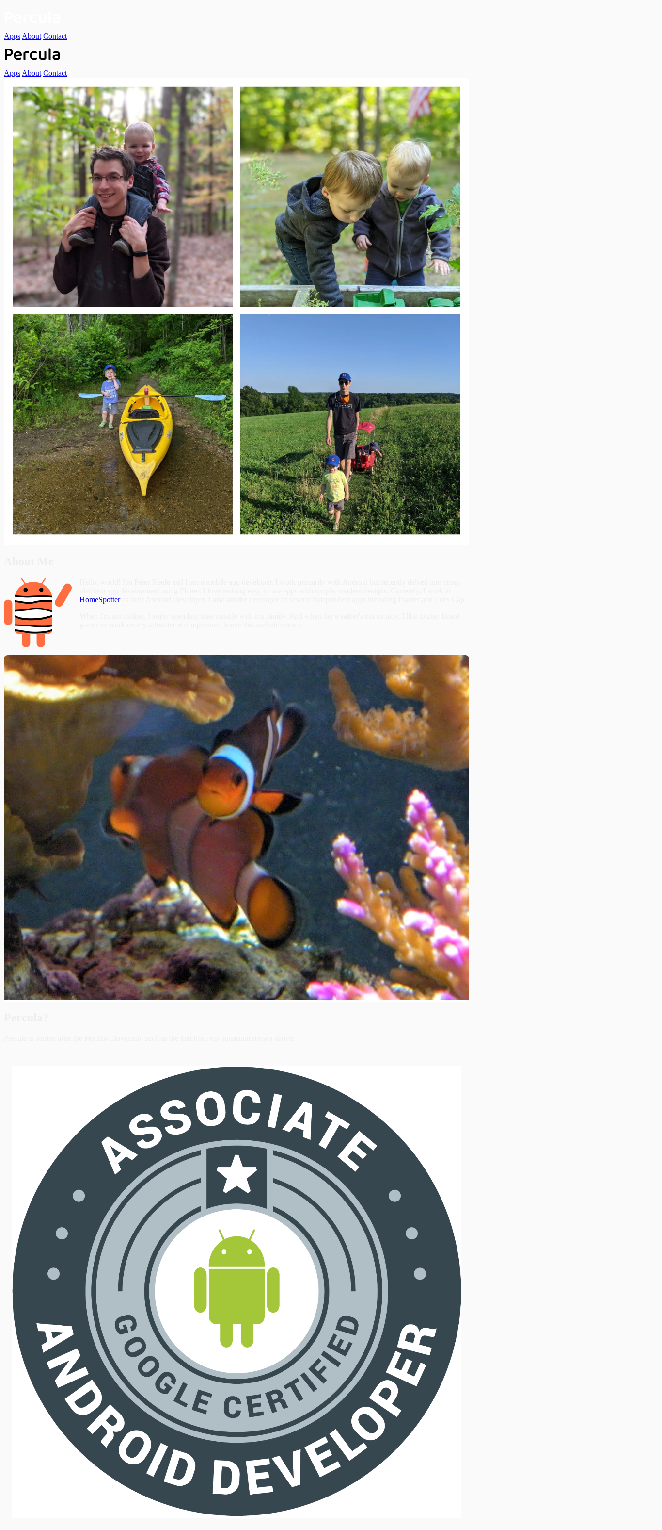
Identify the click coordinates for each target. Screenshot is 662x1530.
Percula (32, 18)
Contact (55, 36)
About (31, 36)
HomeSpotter (99, 599)
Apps (12, 36)
